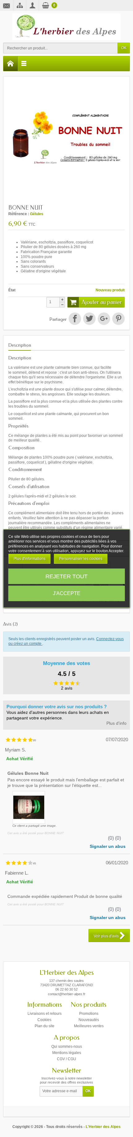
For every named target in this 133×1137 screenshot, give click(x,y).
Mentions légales (66, 1053)
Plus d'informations (29, 558)
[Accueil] (10, 63)
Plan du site (44, 1026)
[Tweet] (89, 318)
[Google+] (104, 318)
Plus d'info (116, 723)
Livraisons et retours (45, 1013)
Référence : (18, 214)
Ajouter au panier (102, 302)
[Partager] (75, 318)
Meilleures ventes (89, 1026)
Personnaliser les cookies (80, 558)
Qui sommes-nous (66, 1046)
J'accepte (66, 593)
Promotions (88, 1013)
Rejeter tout (66, 576)
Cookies (44, 1020)
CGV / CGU (66, 1059)
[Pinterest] (118, 318)
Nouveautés (89, 1020)
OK (124, 48)
